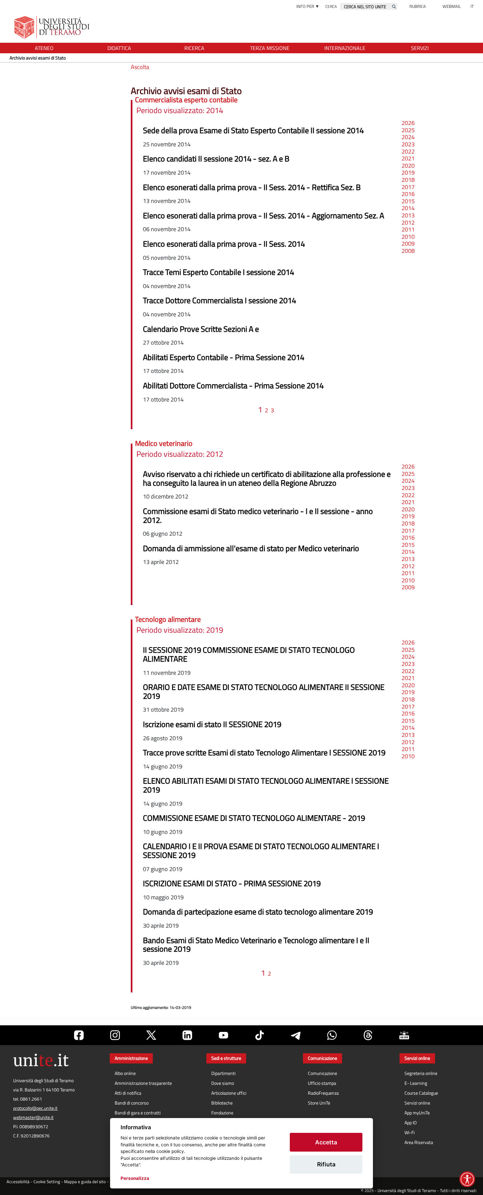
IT (472, 6)
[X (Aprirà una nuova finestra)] (151, 1035)
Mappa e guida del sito (85, 1182)
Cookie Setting (47, 1182)
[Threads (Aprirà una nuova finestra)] (368, 1035)
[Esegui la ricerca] (394, 6)
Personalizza (135, 1178)
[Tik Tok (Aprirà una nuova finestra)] (259, 1035)
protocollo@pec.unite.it (35, 1108)
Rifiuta (326, 1164)
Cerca (331, 6)
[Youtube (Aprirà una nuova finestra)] (223, 1035)
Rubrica (417, 6)
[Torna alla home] (52, 27)
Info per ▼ (307, 6)
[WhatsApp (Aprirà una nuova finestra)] (332, 1035)
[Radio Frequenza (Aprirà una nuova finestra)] (404, 1035)
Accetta (326, 1142)
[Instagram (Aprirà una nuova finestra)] (115, 1035)
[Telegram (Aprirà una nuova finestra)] (296, 1035)
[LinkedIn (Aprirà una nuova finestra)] (187, 1035)
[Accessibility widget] (467, 1179)
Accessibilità (18, 1182)
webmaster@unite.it (33, 1117)
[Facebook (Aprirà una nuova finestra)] (79, 1035)
